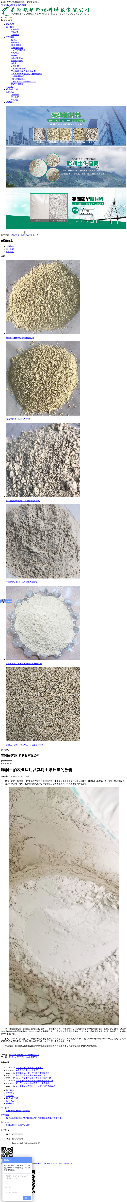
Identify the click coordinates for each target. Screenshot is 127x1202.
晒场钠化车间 (12, 89)
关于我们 (10, 27)
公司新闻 (15, 95)
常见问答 (15, 100)
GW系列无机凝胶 (18, 68)
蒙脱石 (14, 55)
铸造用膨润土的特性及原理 (27, 1070)
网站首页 (10, 24)
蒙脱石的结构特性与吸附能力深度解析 (32, 1083)
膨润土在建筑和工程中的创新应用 (24, 1055)
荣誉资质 (15, 35)
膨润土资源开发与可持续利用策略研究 (32, 1073)
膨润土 (14, 40)
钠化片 (14, 63)
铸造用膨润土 (17, 45)
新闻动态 (10, 92)
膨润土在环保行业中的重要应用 (23, 1057)
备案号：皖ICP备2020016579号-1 (49, 1163)
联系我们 (22, 5)
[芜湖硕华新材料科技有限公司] (45, 15)
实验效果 (15, 29)
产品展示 (10, 37)
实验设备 (15, 32)
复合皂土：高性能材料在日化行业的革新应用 (35, 1086)
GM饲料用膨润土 (18, 76)
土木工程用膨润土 (19, 50)
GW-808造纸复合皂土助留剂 (23, 71)
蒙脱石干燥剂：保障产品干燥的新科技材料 (34, 1081)
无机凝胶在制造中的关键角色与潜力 (31, 1075)
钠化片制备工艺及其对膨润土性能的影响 (33, 1078)
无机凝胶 (15, 66)
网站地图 (5, 5)
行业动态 (15, 97)
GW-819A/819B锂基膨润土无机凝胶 (26, 74)
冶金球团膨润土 (18, 79)
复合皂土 (15, 53)
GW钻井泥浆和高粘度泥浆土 (23, 81)
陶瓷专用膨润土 (18, 84)
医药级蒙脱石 (17, 58)
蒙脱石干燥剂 (17, 61)
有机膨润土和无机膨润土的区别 (29, 1068)
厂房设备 (10, 87)
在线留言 (13, 5)
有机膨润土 (16, 42)
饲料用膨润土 (17, 48)
